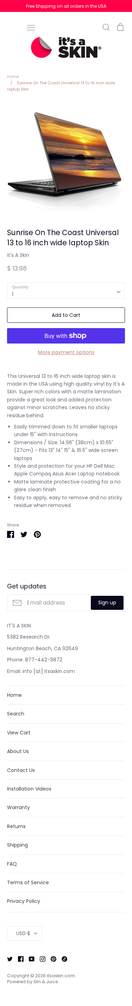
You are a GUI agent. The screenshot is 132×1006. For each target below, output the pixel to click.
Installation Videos (29, 788)
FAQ (12, 863)
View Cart (19, 732)
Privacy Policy (23, 901)
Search (15, 713)
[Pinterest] (50, 958)
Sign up (107, 602)
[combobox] (66, 290)
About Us (18, 751)
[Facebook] (18, 958)
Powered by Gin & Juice (32, 982)
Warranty (18, 807)
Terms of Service (28, 882)
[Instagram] (39, 958)
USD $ (23, 933)
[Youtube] (29, 958)
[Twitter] (7, 958)
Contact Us (21, 770)
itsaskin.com (61, 976)
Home (14, 695)
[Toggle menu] (31, 27)
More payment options (66, 352)
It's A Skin (18, 255)
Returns (16, 826)
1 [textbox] (12, 294)
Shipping (17, 844)
